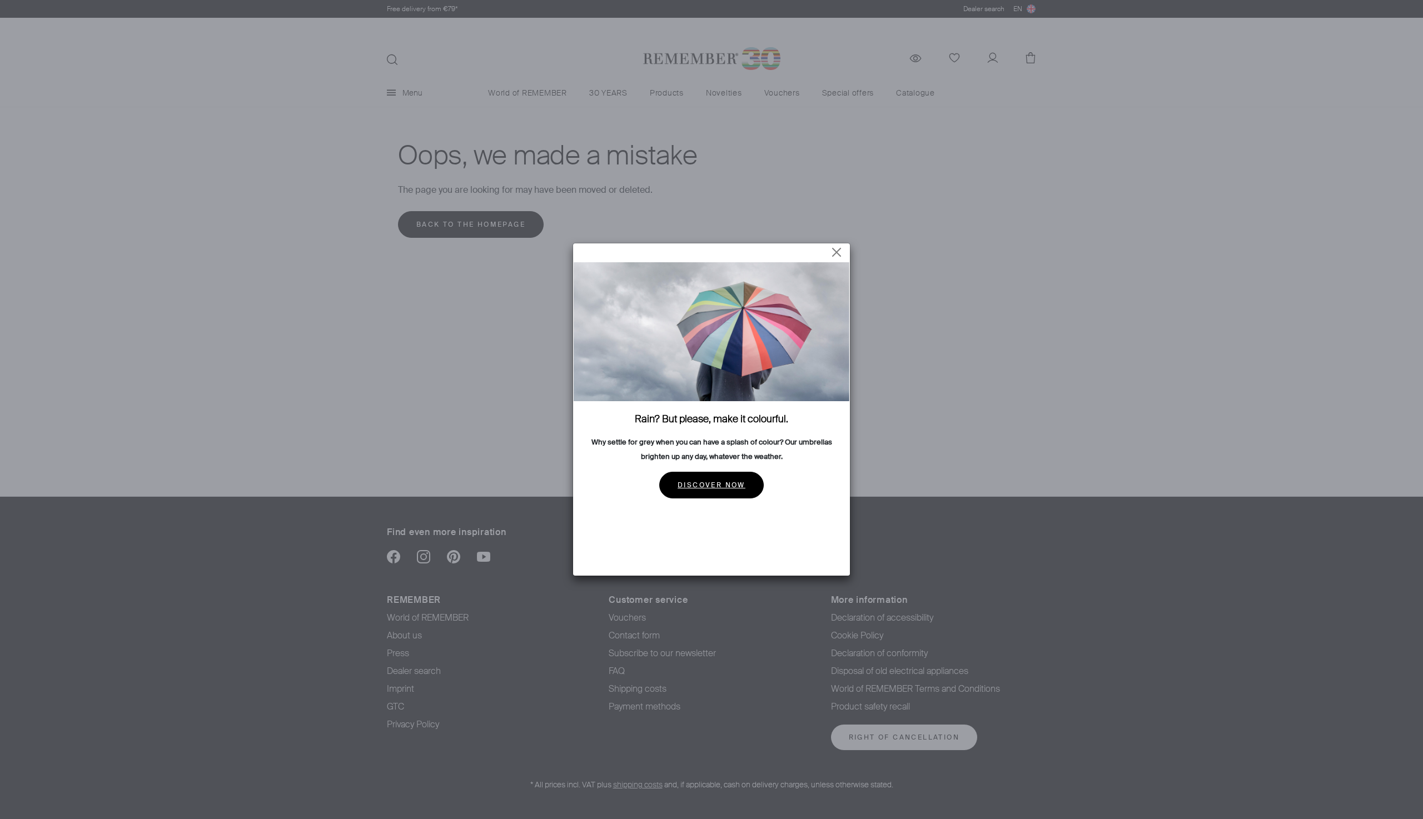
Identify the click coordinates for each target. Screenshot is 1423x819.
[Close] (836, 252)
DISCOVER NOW (711, 485)
